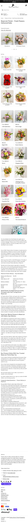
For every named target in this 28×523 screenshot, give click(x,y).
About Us (3, 489)
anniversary (15, 256)
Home (2, 18)
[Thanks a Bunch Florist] (13, 6)
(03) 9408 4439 (16, 286)
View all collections (6, 30)
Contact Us (3, 493)
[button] (4, 14)
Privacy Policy (4, 498)
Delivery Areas (6, 478)
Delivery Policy (4, 496)
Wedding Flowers (4, 495)
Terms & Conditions (5, 500)
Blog (2, 491)
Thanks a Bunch (10, 250)
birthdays (18, 254)
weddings (13, 254)
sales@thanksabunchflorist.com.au (11, 476)
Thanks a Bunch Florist (14, 517)
